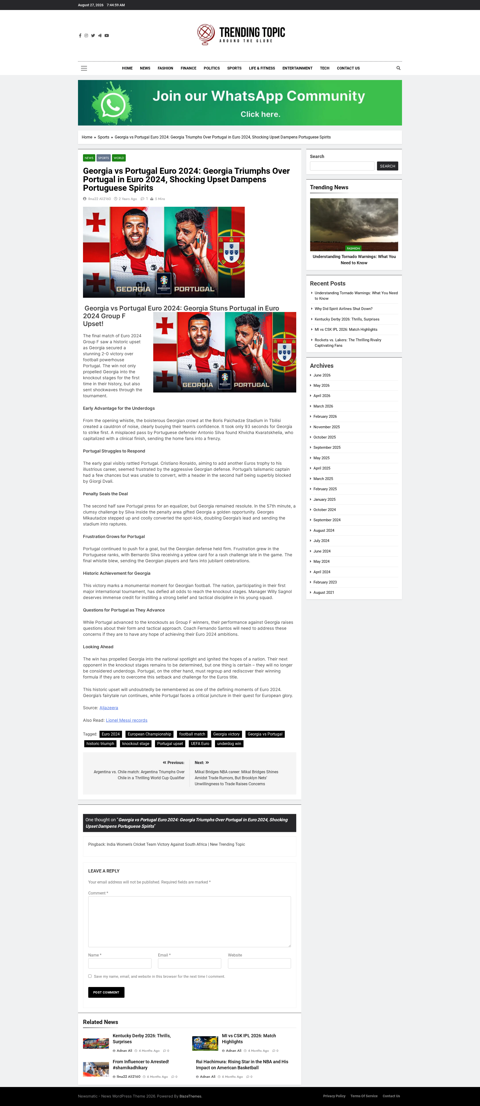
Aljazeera (109, 707)
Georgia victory (226, 734)
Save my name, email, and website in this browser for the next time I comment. (159, 976)
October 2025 (325, 437)
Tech (325, 68)
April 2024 (322, 572)
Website (235, 955)
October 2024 (325, 510)
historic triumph (100, 743)
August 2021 (324, 592)
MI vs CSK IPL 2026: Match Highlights (346, 329)
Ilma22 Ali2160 (99, 198)
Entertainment (297, 68)
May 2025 (322, 458)
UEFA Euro (200, 743)
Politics (212, 68)
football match (192, 734)
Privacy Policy (334, 1096)
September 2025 (327, 447)
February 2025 (325, 489)
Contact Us (348, 68)
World (119, 158)
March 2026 (323, 406)
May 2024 (322, 561)
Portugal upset (170, 743)
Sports (234, 68)
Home (127, 68)
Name (95, 955)
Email (164, 955)
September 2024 (327, 520)
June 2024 (322, 551)
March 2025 (323, 478)
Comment (98, 893)
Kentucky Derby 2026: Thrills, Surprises (347, 319)
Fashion (165, 68)
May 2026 (322, 385)
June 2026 (322, 375)
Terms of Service (364, 1096)
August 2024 (324, 530)
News (145, 68)
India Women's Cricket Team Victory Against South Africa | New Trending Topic (176, 844)
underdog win (229, 743)
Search (317, 156)
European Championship (149, 734)
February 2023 (325, 582)
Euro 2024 (111, 734)
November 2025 (327, 427)
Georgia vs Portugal (265, 734)
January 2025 (325, 499)
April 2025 (322, 468)
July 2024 (321, 540)
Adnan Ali (124, 1050)
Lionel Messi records (127, 720)
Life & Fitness (262, 68)
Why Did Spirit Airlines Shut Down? (343, 308)
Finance (188, 68)
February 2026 (325, 416)
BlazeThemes (190, 1096)
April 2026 (322, 396)
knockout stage (135, 743)
